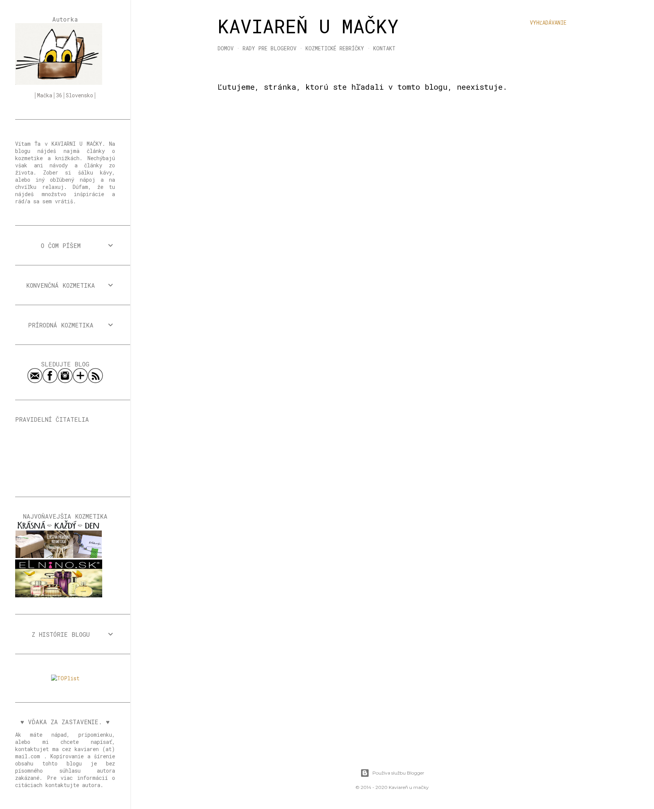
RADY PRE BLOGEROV (269, 48)
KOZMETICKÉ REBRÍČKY (334, 48)
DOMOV (226, 48)
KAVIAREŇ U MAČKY (308, 26)
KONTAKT (384, 48)
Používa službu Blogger (398, 773)
